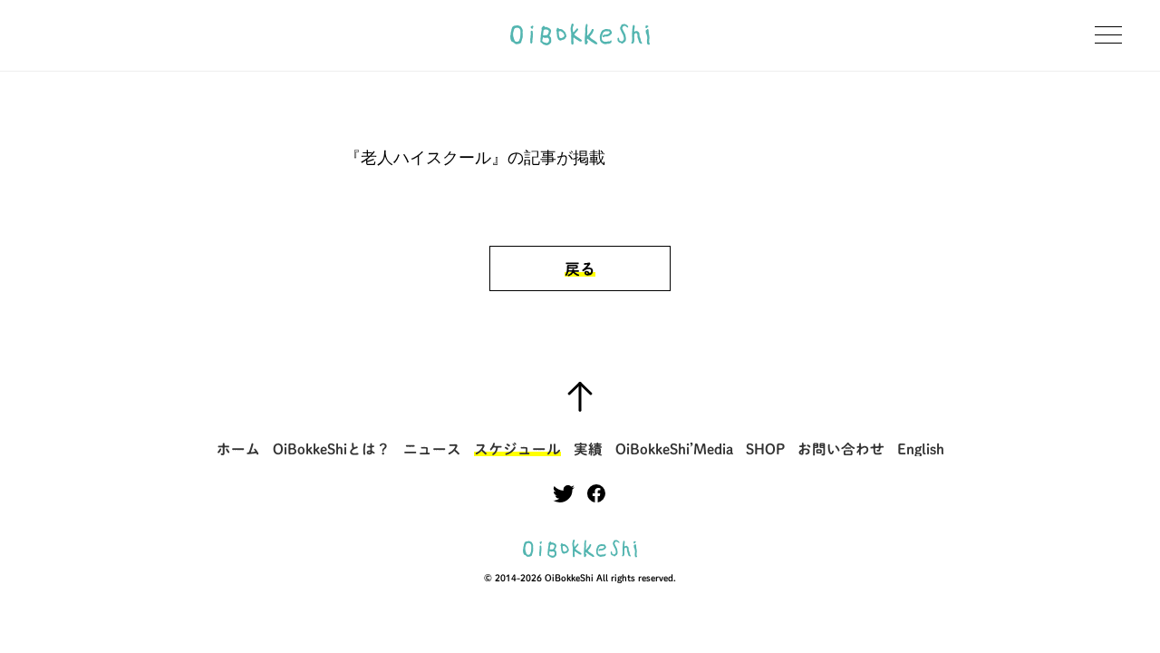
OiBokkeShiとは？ (332, 449)
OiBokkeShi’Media (674, 449)
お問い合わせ (841, 449)
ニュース (432, 449)
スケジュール (517, 449)
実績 (588, 449)
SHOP (765, 449)
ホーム (238, 449)
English (920, 449)
